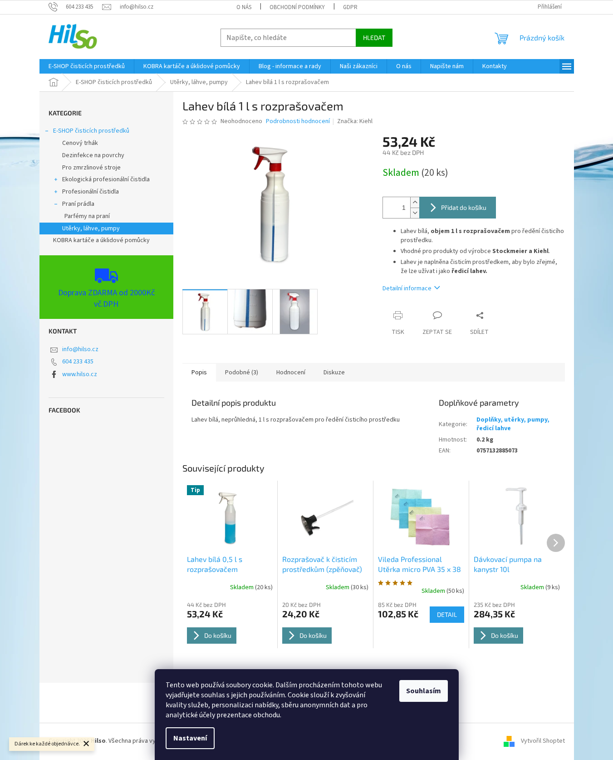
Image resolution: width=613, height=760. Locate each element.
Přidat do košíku (463, 207)
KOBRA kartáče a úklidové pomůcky (101, 240)
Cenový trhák (80, 143)
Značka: (355, 121)
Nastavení (190, 738)
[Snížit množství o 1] (414, 213)
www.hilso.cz (79, 374)
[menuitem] (86, 66)
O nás (243, 7)
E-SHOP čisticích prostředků (91, 130)
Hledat (374, 37)
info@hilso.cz (80, 349)
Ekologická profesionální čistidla (106, 179)
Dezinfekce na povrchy (93, 155)
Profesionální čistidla (90, 191)
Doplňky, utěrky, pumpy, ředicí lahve (512, 424)
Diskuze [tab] (334, 372)
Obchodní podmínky (297, 7)
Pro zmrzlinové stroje (91, 167)
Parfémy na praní (87, 216)
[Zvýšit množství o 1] (414, 202)
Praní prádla (78, 204)
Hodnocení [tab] (290, 372)
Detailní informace (407, 288)
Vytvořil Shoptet (543, 740)
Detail (447, 614)
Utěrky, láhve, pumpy (91, 228)
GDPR (350, 7)
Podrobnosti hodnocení (298, 121)
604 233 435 (77, 361)
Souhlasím (423, 691)
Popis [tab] (199, 372)
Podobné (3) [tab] (241, 372)
